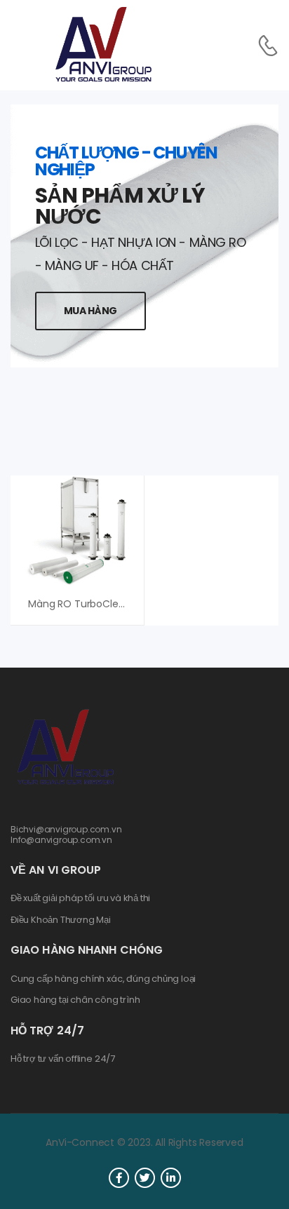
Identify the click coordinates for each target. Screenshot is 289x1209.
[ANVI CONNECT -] (102, 45)
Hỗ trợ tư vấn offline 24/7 (63, 1059)
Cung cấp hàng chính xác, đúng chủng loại (103, 979)
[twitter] (145, 1178)
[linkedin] (171, 1178)
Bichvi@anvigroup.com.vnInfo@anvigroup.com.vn (66, 834)
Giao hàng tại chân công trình (75, 1000)
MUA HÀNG (90, 311)
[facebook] (119, 1178)
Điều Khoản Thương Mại (61, 920)
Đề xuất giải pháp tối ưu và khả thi (80, 898)
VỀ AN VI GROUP (56, 870)
